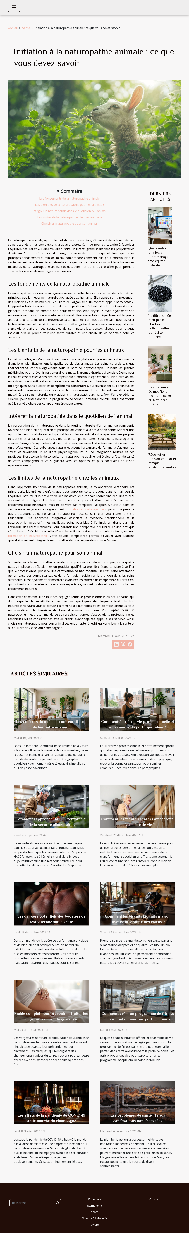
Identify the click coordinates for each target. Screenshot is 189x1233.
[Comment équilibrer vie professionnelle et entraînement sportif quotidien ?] (137, 709)
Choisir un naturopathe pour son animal (69, 223)
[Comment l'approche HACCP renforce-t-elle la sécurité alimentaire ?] (51, 806)
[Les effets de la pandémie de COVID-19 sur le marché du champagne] (51, 1102)
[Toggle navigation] (14, 7)
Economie (94, 1199)
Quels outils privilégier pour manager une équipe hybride (159, 256)
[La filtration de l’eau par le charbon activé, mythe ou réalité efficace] (160, 293)
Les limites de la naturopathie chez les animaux (69, 217)
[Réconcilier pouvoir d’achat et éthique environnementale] (162, 432)
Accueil (13, 28)
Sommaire (71, 191)
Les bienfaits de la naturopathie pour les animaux (69, 205)
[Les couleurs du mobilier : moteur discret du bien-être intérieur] (160, 364)
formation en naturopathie (85, 509)
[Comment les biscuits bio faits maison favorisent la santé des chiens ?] (137, 903)
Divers (94, 1224)
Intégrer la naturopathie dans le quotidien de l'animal (69, 211)
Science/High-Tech (94, 1218)
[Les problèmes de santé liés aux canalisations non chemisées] (137, 1102)
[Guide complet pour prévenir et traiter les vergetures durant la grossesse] (51, 1001)
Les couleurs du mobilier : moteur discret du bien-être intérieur (159, 395)
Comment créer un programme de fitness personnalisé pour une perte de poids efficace (137, 1019)
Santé (26, 28)
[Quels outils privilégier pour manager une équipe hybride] (160, 225)
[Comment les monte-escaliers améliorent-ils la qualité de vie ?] (137, 806)
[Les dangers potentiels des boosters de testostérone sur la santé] (51, 903)
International (94, 1205)
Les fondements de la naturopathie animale (69, 198)
